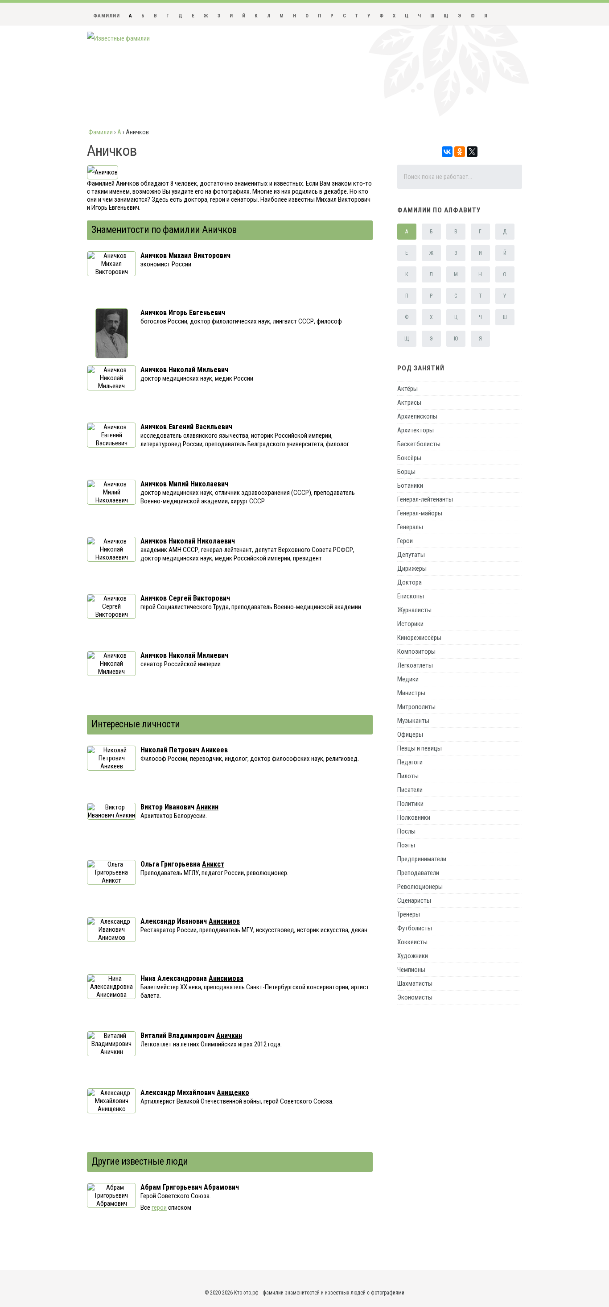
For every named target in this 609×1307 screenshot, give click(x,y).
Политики (410, 804)
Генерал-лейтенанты (425, 499)
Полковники (413, 817)
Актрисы (409, 402)
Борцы (406, 472)
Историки (410, 624)
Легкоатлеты (415, 665)
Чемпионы (411, 970)
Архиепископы (417, 416)
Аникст (213, 864)
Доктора (409, 582)
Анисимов (224, 921)
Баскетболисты (418, 444)
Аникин (207, 807)
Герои (405, 541)
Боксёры (409, 458)
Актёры (407, 389)
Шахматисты (414, 983)
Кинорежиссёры (419, 638)
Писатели (410, 790)
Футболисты (414, 928)
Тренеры (408, 914)
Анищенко (233, 1092)
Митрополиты (416, 707)
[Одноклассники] (459, 151)
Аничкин (229, 1035)
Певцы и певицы (419, 748)
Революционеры (420, 887)
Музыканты (413, 721)
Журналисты (414, 610)
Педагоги (410, 762)
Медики (408, 679)
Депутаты (411, 555)
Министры (411, 693)
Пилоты (408, 776)
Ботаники (410, 485)
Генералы (410, 527)
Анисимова (226, 978)
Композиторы (416, 651)
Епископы (410, 596)
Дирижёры (412, 568)
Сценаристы (414, 900)
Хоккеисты (412, 942)
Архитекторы (415, 430)
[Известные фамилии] (118, 38)
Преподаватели (418, 873)
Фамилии (106, 16)
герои (159, 1207)
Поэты (406, 845)
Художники (412, 956)
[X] (472, 151)
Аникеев (214, 750)
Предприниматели (421, 859)
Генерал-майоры (419, 513)
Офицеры (410, 734)
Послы (406, 831)
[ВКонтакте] (447, 151)
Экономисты (414, 997)
